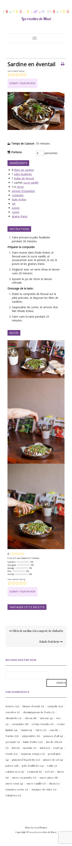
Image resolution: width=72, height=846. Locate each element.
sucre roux (14, 783)
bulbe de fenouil (24, 178)
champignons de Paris (39, 712)
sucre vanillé (30, 182)
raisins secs (15, 771)
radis (52, 765)
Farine (12, 736)
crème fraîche (43, 724)
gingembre (31, 736)
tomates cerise (17, 789)
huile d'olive (19, 199)
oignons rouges (33, 753)
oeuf (58, 747)
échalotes (13, 795)
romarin (34, 771)
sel (13, 203)
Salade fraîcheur (49, 641)
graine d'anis (19, 216)
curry (41, 730)
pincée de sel (53, 759)
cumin (15, 212)
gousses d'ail (53, 736)
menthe (29, 747)
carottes (13, 712)
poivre (16, 208)
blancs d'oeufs (33, 706)
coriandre (18, 195)
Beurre (12, 706)
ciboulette (14, 718)
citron (20, 187)
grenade (13, 741)
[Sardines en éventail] (36, 129)
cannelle (55, 706)
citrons (46, 718)
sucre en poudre (24, 777)
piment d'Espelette (23, 191)
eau (54, 730)
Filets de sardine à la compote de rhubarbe (37, 631)
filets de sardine (24, 170)
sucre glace (49, 777)
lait (16, 747)
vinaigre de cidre (43, 789)
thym (54, 783)
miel (45, 747)
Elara (28, 827)
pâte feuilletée (23, 174)
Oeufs (12, 753)
